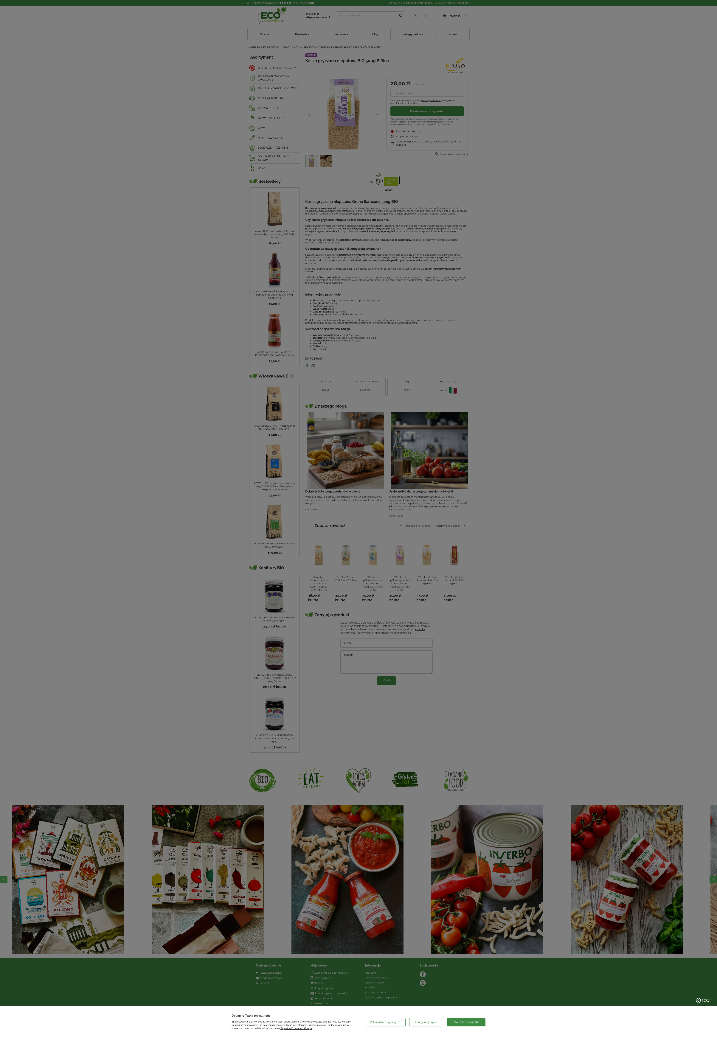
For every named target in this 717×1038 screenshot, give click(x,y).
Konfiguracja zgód (426, 1022)
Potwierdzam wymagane (385, 1022)
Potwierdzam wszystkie (466, 1022)
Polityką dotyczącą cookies (316, 1021)
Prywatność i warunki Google (296, 1028)
